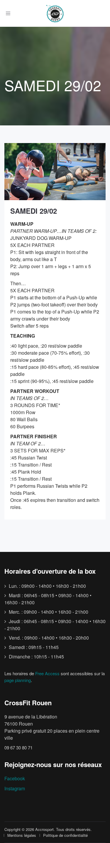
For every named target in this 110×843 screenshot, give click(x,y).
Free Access (47, 673)
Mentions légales (21, 835)
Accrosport (44, 829)
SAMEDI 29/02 (33, 211)
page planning (17, 680)
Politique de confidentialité (65, 835)
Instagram (14, 788)
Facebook (14, 778)
